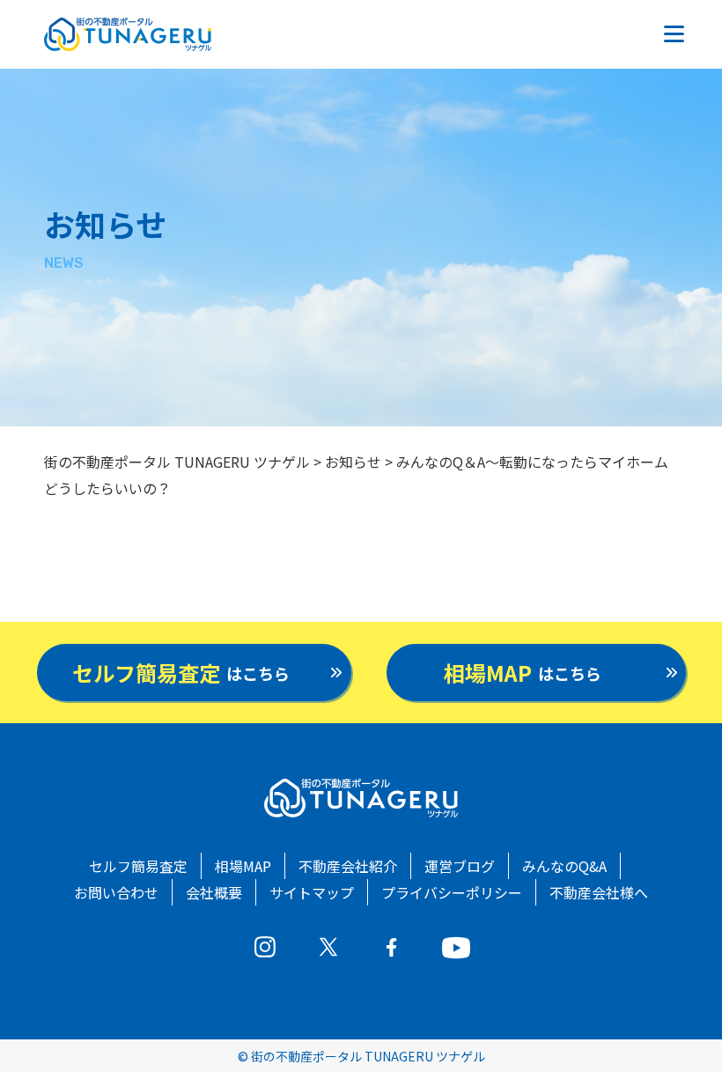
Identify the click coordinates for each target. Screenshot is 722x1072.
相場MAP (243, 865)
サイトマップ (311, 892)
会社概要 (214, 892)
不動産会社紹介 (347, 865)
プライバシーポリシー (451, 892)
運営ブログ (459, 865)
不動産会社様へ (598, 892)
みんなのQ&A (564, 865)
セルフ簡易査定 (138, 865)
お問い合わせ (116, 892)
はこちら (181, 672)
